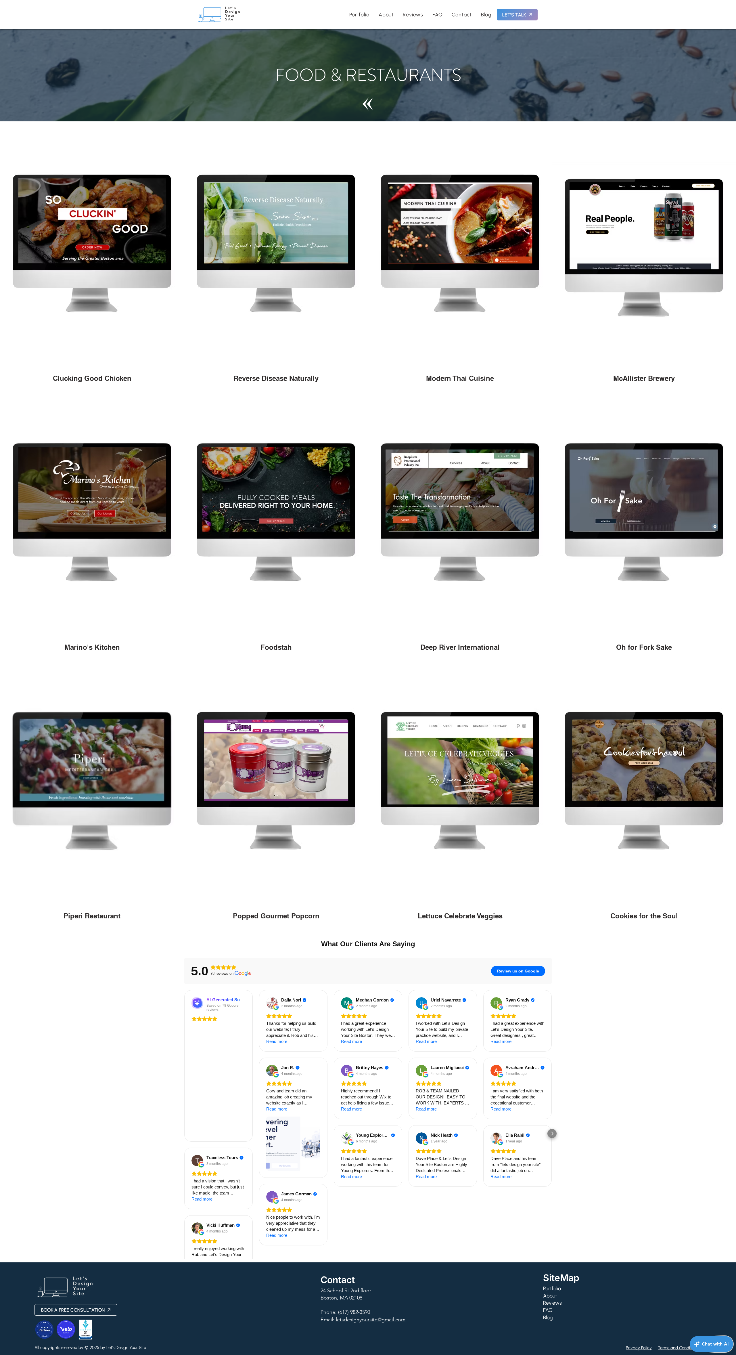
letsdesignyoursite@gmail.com (370, 1319)
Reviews (552, 1303)
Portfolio (552, 1288)
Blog (548, 1317)
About (550, 1296)
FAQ (548, 1310)
